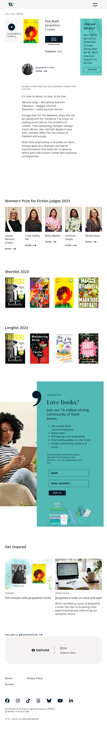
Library (12, 14)
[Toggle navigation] (94, 4)
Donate (92, 69)
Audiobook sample (11, 35)
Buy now (54, 39)
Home (7, 14)
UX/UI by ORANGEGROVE (25, 719)
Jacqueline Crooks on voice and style (78, 598)
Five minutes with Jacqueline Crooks (28, 598)
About (8, 678)
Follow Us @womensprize (21, 635)
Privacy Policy (35, 678)
